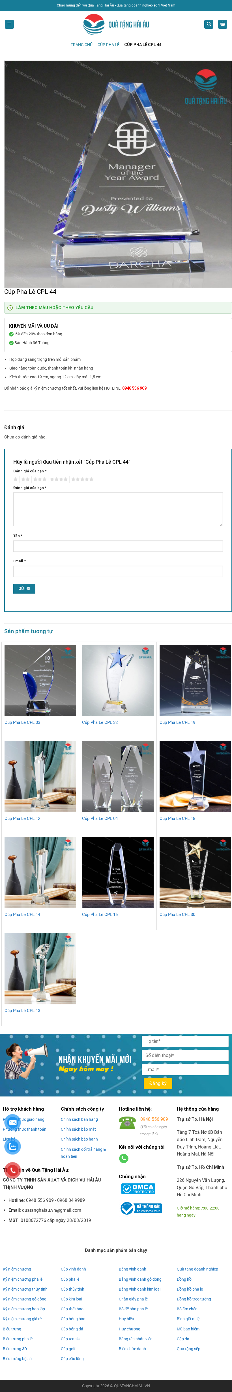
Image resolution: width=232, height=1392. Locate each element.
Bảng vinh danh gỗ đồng (140, 1279)
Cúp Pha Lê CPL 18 (177, 818)
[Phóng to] (11, 280)
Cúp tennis (70, 1339)
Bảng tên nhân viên (135, 1339)
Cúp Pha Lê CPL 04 (100, 818)
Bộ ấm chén (187, 1309)
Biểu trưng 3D (15, 1349)
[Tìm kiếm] (208, 24)
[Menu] (9, 24)
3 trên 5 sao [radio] (39, 479)
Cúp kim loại (71, 1299)
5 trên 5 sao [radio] (81, 479)
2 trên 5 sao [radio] (24, 479)
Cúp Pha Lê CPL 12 (22, 818)
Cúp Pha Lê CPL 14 (22, 914)
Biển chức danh (132, 1349)
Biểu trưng (12, 1329)
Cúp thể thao (72, 1309)
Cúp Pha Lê (108, 44)
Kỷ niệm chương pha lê (22, 1279)
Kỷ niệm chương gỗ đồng (24, 1299)
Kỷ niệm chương (17, 1269)
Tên (17, 536)
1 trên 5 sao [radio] (15, 479)
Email (19, 561)
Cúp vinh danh (73, 1269)
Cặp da (183, 1339)
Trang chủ (82, 44)
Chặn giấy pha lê (133, 1299)
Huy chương (129, 1329)
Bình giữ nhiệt (189, 1319)
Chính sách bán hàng (79, 1119)
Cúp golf (68, 1349)
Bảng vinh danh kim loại (139, 1289)
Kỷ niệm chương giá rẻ (22, 1319)
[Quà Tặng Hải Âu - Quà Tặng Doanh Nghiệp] (116, 24)
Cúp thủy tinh (72, 1289)
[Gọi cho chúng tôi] (123, 1158)
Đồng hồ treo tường (194, 1299)
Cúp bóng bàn (73, 1319)
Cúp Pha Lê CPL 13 (22, 1010)
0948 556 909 (134, 388)
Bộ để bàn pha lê (133, 1309)
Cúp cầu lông (72, 1358)
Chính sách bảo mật (78, 1129)
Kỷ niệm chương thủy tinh (25, 1289)
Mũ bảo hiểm (188, 1329)
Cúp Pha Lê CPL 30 (177, 914)
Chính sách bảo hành (79, 1139)
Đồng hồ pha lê (190, 1289)
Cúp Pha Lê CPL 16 (100, 914)
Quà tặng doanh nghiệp (197, 1269)
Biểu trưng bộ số (17, 1358)
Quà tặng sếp (188, 1349)
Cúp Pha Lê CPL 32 (100, 722)
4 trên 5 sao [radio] (58, 479)
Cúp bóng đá (72, 1329)
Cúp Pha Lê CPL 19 (177, 722)
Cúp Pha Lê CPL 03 (22, 722)
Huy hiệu (126, 1319)
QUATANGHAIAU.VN (132, 1386)
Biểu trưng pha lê (18, 1339)
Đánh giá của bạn (29, 471)
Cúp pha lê (70, 1279)
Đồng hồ (184, 1279)
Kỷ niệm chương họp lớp (24, 1309)
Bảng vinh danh (132, 1269)
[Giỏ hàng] (222, 24)
